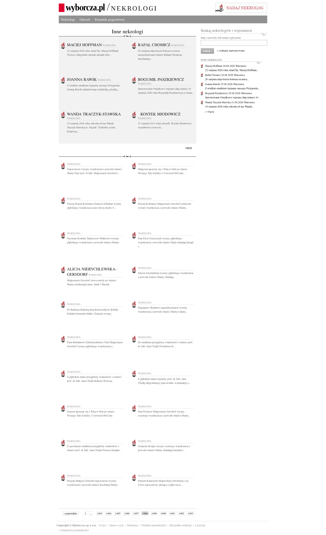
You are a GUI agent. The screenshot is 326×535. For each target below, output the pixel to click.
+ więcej (209, 111)
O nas (102, 525)
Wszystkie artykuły (181, 525)
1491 (172, 513)
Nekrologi (68, 19)
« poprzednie (70, 513)
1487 (136, 513)
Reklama (132, 525)
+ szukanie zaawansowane (231, 50)
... (91, 513)
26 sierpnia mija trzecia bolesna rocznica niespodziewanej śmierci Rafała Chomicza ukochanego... (160, 54)
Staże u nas (116, 525)
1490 (163, 513)
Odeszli (85, 19)
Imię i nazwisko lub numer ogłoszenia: (221, 37)
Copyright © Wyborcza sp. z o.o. (76, 525)
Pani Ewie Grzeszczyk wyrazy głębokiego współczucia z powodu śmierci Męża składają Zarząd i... (165, 242)
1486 (127, 513)
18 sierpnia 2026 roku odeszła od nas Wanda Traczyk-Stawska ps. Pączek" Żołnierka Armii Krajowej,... (91, 127)
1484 (108, 513)
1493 (190, 513)
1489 (154, 513)
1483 (99, 513)
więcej (188, 148)
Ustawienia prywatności (74, 530)
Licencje (200, 525)
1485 (117, 513)
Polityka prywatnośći (153, 525)
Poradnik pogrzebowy (110, 19)
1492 (181, 513)
